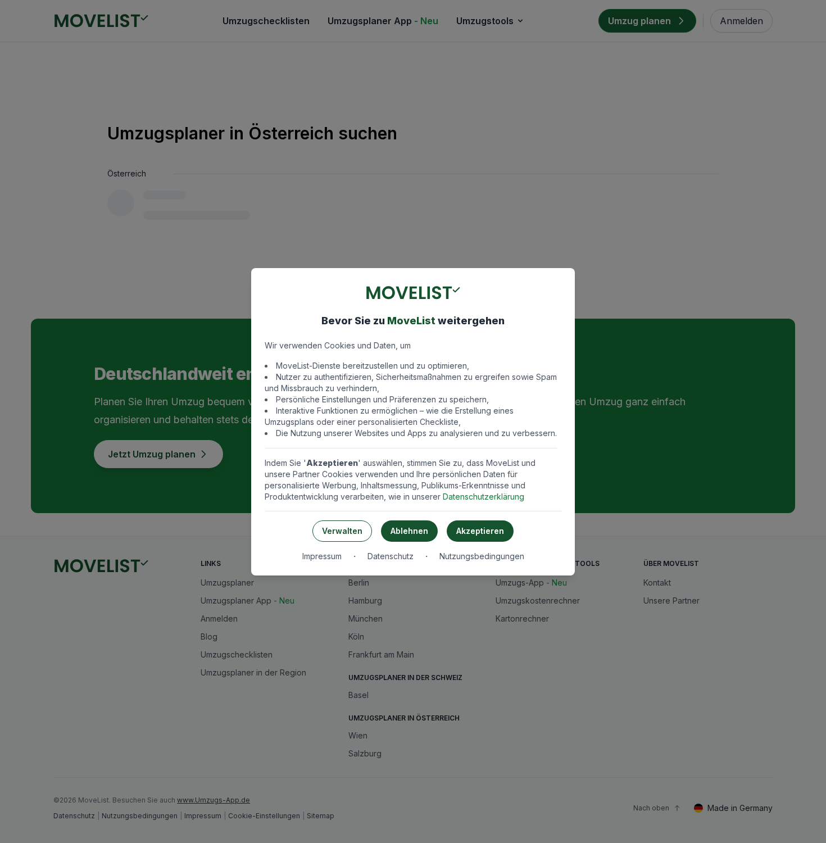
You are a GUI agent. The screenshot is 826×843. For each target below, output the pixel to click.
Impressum (322, 556)
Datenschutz (390, 556)
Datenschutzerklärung (483, 496)
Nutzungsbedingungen (481, 556)
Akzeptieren (480, 531)
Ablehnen (409, 531)
